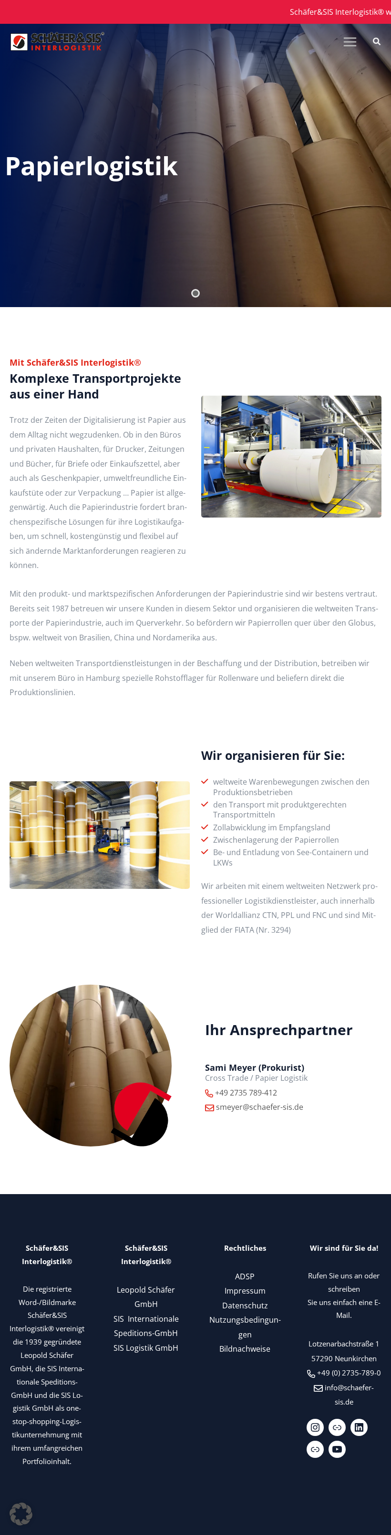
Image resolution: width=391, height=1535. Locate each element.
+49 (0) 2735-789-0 (349, 1372)
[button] (377, 42)
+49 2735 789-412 (246, 1092)
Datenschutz (245, 1305)
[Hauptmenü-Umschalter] (349, 42)
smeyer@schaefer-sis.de (259, 1106)
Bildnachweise (244, 1348)
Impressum (245, 1290)
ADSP (245, 1276)
